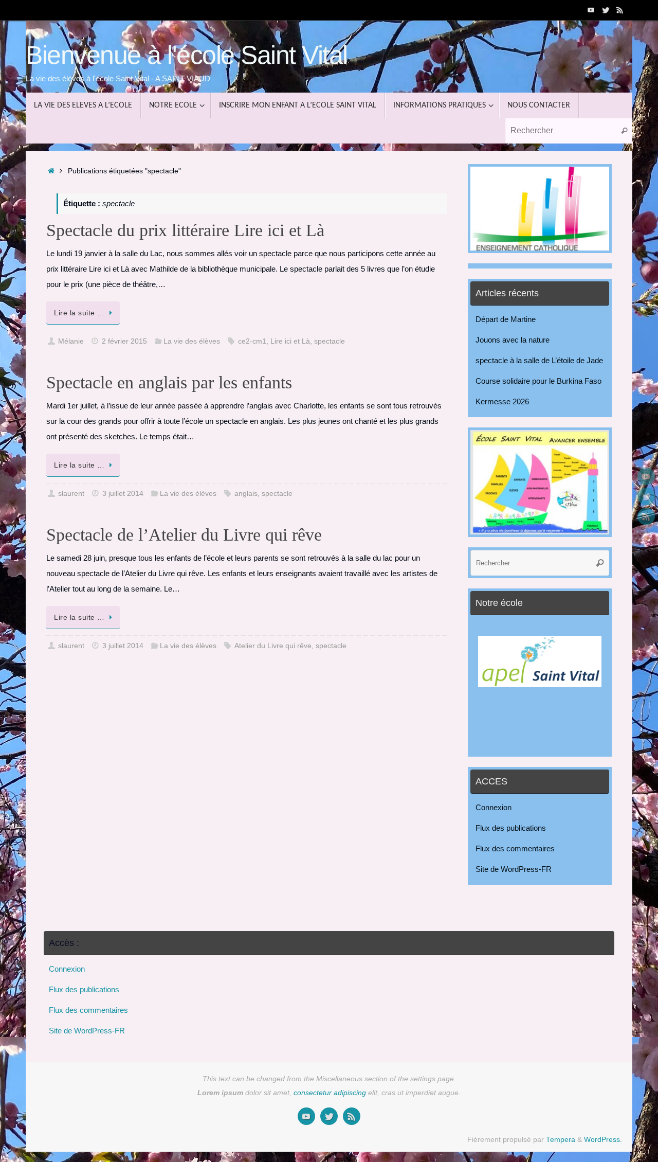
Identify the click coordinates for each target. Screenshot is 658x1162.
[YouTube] (591, 10)
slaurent (71, 493)
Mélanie (71, 341)
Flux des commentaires (515, 848)
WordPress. (603, 1139)
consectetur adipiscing (330, 1093)
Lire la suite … (79, 313)
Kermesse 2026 (502, 401)
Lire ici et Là (290, 341)
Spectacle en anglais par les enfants (169, 382)
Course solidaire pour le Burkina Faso (538, 381)
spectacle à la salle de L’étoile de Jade (539, 360)
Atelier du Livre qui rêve (273, 646)
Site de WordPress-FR (514, 869)
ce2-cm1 (252, 341)
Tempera (560, 1139)
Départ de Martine (506, 319)
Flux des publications (511, 828)
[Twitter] (605, 10)
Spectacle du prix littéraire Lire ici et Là (185, 230)
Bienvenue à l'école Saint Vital (187, 55)
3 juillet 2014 (122, 493)
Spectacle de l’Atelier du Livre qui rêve (184, 534)
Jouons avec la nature (513, 339)
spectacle (329, 341)
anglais (246, 493)
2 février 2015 (124, 341)
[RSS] (620, 10)
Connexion (493, 807)
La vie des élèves (191, 341)
